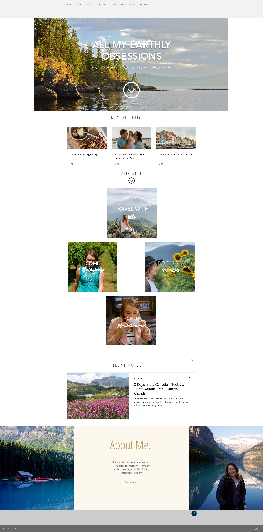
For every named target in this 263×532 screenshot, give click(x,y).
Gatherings (93, 269)
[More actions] (190, 378)
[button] (192, 360)
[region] (132, 213)
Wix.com (18, 529)
